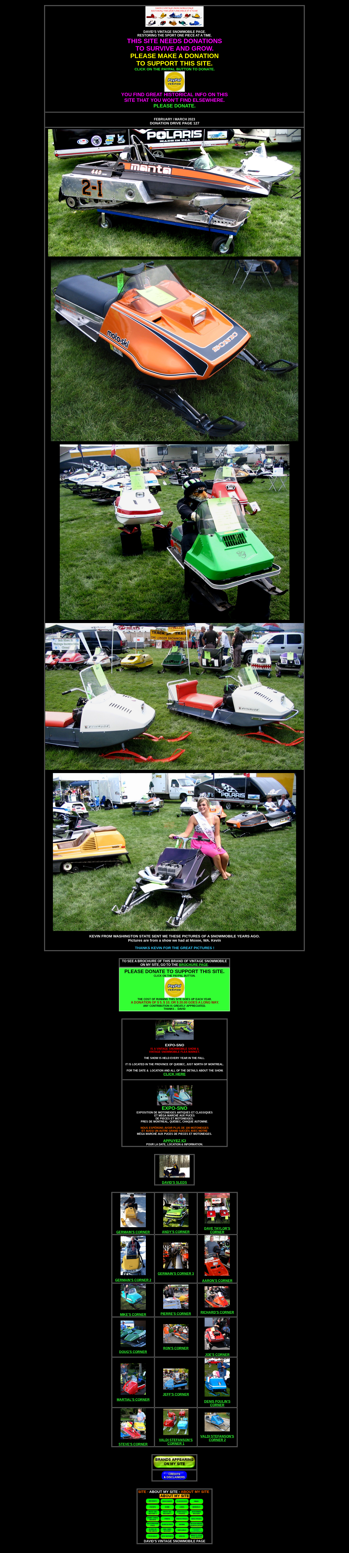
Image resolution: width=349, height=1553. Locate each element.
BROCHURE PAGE (193, 964)
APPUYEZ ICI (174, 1141)
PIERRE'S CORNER (176, 1313)
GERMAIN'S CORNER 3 (176, 1273)
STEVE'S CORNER (133, 1444)
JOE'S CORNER (217, 1354)
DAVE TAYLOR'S (217, 1228)
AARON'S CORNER (217, 1280)
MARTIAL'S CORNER (133, 1399)
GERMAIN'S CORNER (133, 1232)
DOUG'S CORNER (133, 1352)
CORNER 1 (175, 1443)
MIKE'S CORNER (133, 1314)
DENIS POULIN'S (217, 1401)
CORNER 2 (217, 1440)
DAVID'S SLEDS (174, 1182)
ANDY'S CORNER (176, 1232)
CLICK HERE (174, 1074)
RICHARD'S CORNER (217, 1312)
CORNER (217, 1232)
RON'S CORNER (176, 1348)
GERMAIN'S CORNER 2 (133, 1280)
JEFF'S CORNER (176, 1394)
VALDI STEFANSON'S (176, 1440)
